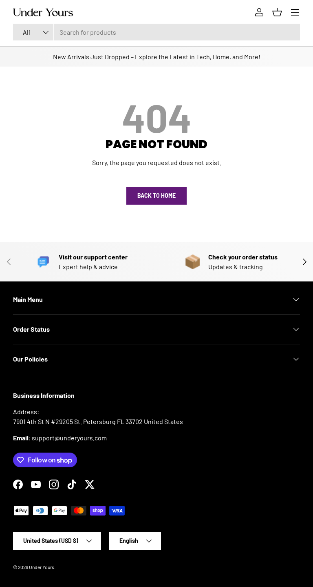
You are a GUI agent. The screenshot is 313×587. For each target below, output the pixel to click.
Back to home (156, 195)
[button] (277, 12)
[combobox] (156, 32)
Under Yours (41, 567)
